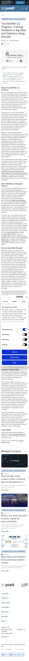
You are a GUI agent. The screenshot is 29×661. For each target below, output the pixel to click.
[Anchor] (9, 90)
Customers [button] (5, 607)
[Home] (8, 8)
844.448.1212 (5, 637)
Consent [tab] (5, 301)
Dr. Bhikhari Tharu (6, 235)
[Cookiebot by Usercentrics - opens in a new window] (17, 297)
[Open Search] (22, 8)
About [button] (3, 621)
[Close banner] (26, 297)
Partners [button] (4, 616)
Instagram (15, 654)
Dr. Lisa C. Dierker (6, 234)
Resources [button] (4, 612)
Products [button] (4, 598)
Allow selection (14, 357)
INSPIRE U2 (14, 78)
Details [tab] (15, 301)
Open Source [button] (5, 603)
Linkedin (19, 654)
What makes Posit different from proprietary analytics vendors (13, 559)
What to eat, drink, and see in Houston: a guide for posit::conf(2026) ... (14, 518)
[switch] (25, 334)
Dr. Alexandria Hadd (9, 232)
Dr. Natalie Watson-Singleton (17, 200)
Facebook (7, 654)
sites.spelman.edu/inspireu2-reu (17, 434)
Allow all (14, 352)
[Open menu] (26, 8)
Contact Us (5, 627)
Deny (14, 362)
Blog (2, 15)
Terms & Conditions (6, 649)
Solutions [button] (5, 593)
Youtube (3, 654)
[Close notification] (27, 3)
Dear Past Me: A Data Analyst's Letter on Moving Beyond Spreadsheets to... (13, 479)
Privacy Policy (20, 649)
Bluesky (23, 654)
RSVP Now (20, 2)
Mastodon (11, 654)
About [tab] (24, 301)
